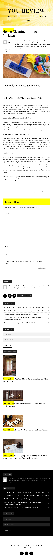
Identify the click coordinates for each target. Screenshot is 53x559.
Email (7, 246)
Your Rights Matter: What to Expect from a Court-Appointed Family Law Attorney (25, 311)
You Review (26, 10)
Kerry (10, 42)
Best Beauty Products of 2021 (37, 192)
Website (7, 254)
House (5, 51)
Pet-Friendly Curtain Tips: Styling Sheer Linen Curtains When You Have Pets (24, 307)
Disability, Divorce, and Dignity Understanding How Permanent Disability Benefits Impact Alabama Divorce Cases (25, 318)
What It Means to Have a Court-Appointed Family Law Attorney (20, 314)
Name (7, 239)
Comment (8, 213)
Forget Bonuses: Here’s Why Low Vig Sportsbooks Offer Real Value (22, 323)
